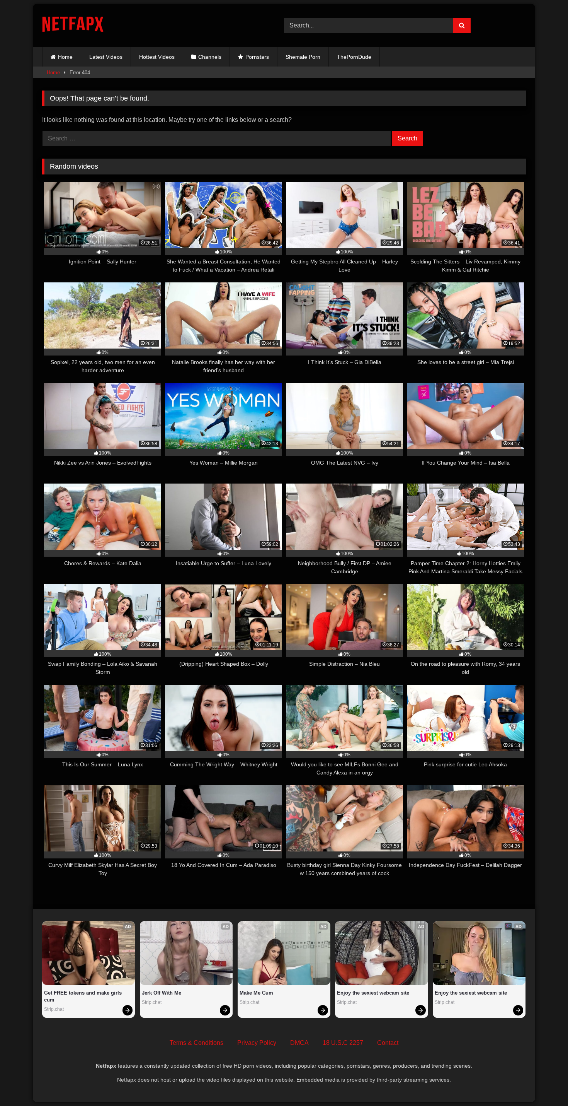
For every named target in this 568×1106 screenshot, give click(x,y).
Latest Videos (105, 57)
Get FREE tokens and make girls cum (83, 996)
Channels (209, 57)
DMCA (299, 1042)
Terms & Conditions (196, 1042)
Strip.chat (54, 1009)
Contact (387, 1042)
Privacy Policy (256, 1042)
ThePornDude (354, 57)
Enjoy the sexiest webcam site (373, 993)
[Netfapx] (73, 26)
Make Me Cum (256, 993)
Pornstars (257, 57)
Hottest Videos (157, 57)
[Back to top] (544, 1083)
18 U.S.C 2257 (343, 1042)
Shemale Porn (303, 57)
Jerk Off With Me (161, 993)
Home (65, 57)
